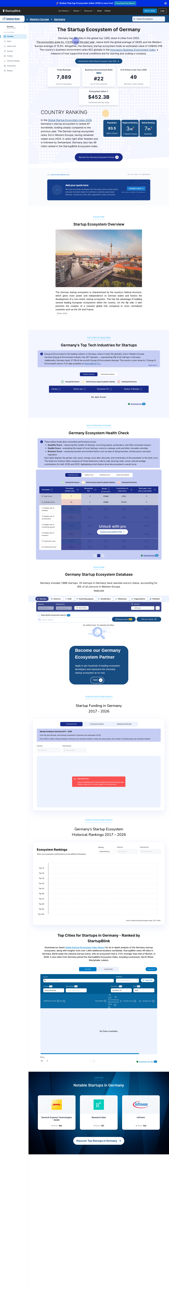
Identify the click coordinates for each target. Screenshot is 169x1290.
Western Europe (39, 19)
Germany (59, 19)
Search (45, 977)
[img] (107, 91)
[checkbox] (105, 491)
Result (105, 489)
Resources (88, 11)
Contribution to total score (124, 489)
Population (114, 986)
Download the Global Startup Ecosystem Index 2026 (97, 61)
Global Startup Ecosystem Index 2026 (69, 120)
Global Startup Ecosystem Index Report (85, 947)
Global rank (79, 389)
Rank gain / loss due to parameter (146, 489)
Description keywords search (53, 615)
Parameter (47, 490)
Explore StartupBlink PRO (111, 532)
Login (162, 11)
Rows (42, 1057)
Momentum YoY (104, 389)
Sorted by (119, 977)
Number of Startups (132, 389)
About (99, 11)
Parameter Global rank (71, 489)
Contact (107, 11)
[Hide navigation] (24, 27)
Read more (153, 365)
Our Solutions (63, 11)
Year (134, 986)
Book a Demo (150, 11)
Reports (76, 11)
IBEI (99, 73)
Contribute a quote (135, 188)
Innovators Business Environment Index (132, 49)
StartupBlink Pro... (93, 363)
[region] (98, 630)
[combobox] (149, 19)
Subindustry (70, 986)
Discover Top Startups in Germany (96, 1140)
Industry (55, 389)
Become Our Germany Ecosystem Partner (96, 157)
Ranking (101, 847)
